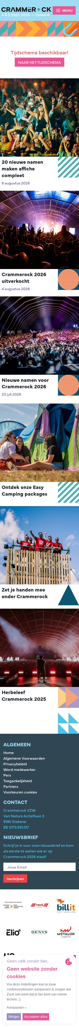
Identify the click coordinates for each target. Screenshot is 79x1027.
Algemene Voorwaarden (24, 758)
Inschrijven (15, 878)
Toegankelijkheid (17, 780)
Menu (67, 10)
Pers (7, 775)
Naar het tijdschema (39, 62)
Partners (10, 786)
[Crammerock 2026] (26, 9)
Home (8, 752)
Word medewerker (19, 769)
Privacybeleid (15, 763)
